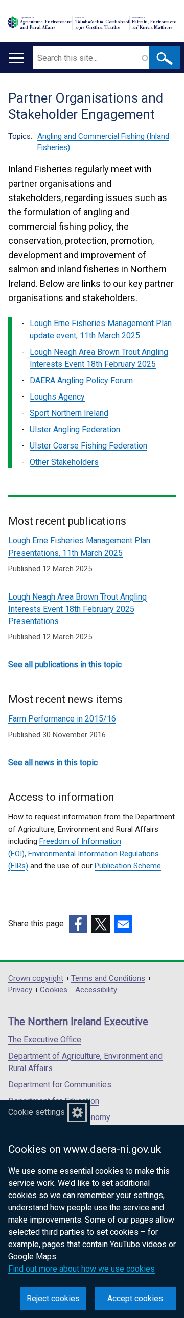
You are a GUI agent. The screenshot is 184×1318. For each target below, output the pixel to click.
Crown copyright (35, 978)
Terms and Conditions (108, 978)
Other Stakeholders (64, 462)
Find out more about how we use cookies (81, 1269)
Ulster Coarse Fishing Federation (88, 446)
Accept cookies (135, 1298)
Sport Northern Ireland (69, 413)
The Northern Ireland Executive (78, 1021)
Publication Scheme (128, 866)
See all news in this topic (53, 762)
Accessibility (96, 990)
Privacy (20, 990)
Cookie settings (36, 1112)
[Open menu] (16, 57)
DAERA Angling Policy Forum (81, 380)
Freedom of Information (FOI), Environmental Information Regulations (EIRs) (83, 854)
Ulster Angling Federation (75, 429)
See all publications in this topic (65, 664)
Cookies (53, 990)
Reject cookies (53, 1298)
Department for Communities (59, 1084)
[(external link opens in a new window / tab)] (78, 924)
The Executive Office (44, 1040)
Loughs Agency (57, 397)
